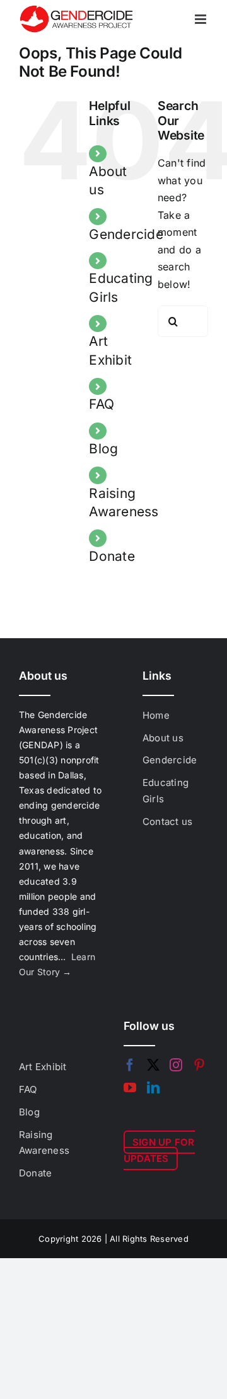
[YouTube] (130, 1087)
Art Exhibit (43, 1067)
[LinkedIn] (153, 1087)
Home (156, 715)
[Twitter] (153, 1065)
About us (163, 738)
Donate (111, 556)
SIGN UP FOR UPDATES (159, 1150)
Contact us (167, 821)
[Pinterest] (199, 1065)
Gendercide (126, 234)
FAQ (101, 404)
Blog (103, 448)
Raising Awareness (44, 1143)
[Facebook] (130, 1065)
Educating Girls (166, 791)
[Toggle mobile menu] (201, 19)
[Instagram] (176, 1065)
